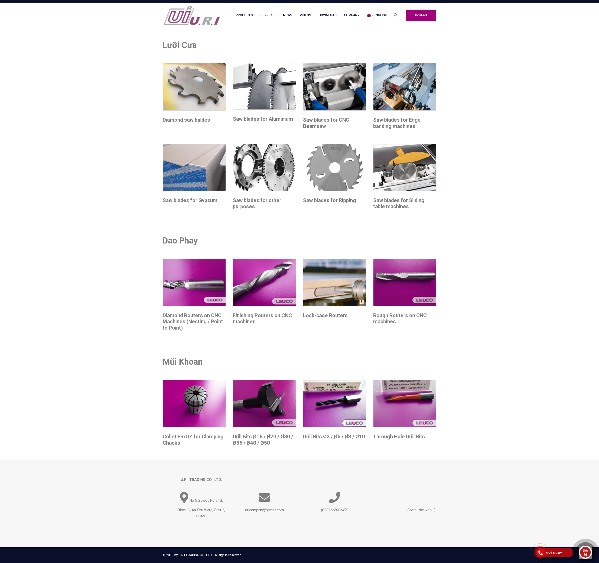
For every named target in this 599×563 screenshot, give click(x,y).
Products (244, 15)
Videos (305, 15)
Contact (421, 15)
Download (327, 15)
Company (351, 15)
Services (268, 15)
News (287, 15)
